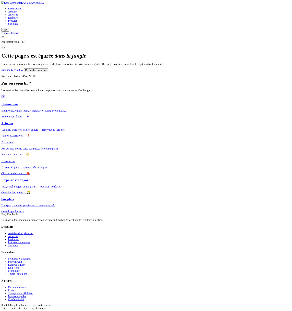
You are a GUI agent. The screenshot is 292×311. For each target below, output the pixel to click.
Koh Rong (13, 267)
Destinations (14, 8)
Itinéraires (13, 17)
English (15, 33)
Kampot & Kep (16, 264)
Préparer (12, 20)
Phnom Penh (15, 261)
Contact (12, 290)
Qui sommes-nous (17, 287)
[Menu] (2, 36)
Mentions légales (17, 296)
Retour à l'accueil (12, 70)
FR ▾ (5, 30)
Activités (13, 11)
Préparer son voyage (19, 242)
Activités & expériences (20, 233)
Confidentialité (16, 299)
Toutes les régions (17, 273)
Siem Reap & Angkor (19, 258)
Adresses (13, 14)
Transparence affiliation (20, 293)
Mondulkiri (14, 270)
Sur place (13, 23)
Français (5, 33)
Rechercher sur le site (36, 70)
